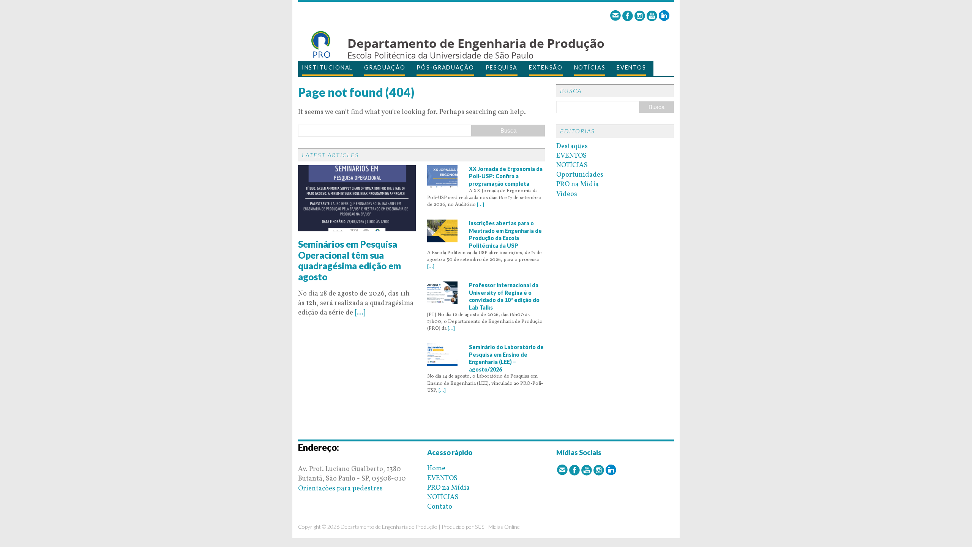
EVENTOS (631, 67)
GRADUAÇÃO (384, 67)
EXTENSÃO (546, 67)
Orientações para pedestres (340, 488)
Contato (439, 507)
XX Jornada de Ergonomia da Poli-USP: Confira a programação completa (506, 176)
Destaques (572, 146)
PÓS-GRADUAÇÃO (445, 67)
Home (436, 468)
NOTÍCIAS (590, 67)
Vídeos (566, 194)
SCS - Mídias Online (497, 526)
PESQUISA (502, 67)
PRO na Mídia (577, 184)
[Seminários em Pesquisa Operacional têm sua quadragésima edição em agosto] (357, 226)
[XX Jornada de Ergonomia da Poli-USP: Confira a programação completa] (442, 183)
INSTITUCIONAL (327, 67)
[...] (360, 313)
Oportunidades (579, 175)
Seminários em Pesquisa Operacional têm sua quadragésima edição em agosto (349, 260)
